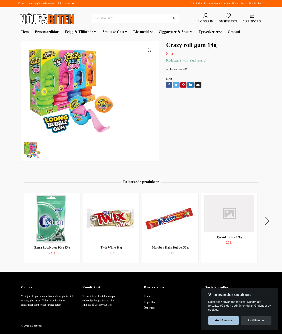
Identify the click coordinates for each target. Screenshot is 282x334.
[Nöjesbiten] (48, 18)
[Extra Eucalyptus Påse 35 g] (52, 219)
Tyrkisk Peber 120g (229, 237)
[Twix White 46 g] (111, 219)
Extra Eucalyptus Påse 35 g (52, 247)
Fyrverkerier (209, 32)
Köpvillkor (150, 302)
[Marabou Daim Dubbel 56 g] (170, 219)
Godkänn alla (223, 320)
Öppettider (149, 308)
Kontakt (148, 296)
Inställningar (256, 320)
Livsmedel (141, 32)
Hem (25, 32)
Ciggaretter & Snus (174, 32)
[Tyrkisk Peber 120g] (229, 214)
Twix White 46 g (111, 247)
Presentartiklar (47, 32)
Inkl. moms (64, 3)
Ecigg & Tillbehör (79, 32)
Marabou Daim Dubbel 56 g (170, 247)
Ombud (234, 32)
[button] (267, 221)
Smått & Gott (113, 32)
